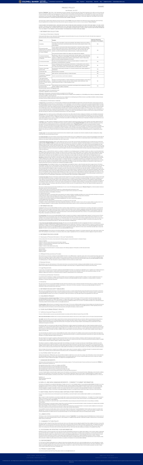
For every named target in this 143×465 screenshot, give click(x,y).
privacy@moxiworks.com (64, 301)
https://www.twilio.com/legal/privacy (69, 220)
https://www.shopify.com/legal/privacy (81, 127)
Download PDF (100, 6)
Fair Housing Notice (113, 457)
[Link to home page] (34, 1)
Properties (82, 2)
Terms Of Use (103, 455)
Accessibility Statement (101, 457)
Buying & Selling (89, 2)
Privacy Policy (110, 455)
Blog (101, 2)
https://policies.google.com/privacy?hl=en (94, 173)
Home (77, 1)
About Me (96, 2)
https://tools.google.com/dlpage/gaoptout (77, 174)
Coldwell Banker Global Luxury (119, 1)
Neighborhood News (108, 1)
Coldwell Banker (31, 455)
